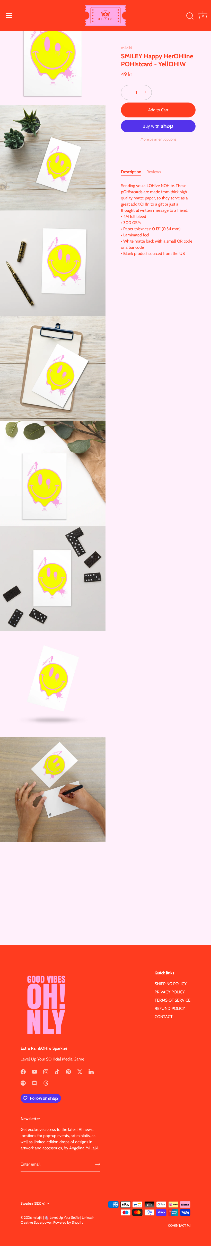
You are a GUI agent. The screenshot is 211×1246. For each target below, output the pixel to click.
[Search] (190, 16)
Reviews (153, 171)
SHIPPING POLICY (171, 983)
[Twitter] (79, 1071)
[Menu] (9, 15)
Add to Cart (158, 109)
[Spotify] (23, 1082)
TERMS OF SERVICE (172, 1000)
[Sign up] (97, 1164)
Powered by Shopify (68, 1222)
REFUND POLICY (170, 1008)
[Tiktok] (57, 1071)
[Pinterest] (68, 1071)
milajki (126, 47)
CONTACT (164, 1016)
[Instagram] (45, 1071)
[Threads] (45, 1082)
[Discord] (34, 1082)
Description (131, 171)
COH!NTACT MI (179, 1225)
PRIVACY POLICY (170, 992)
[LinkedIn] (91, 1071)
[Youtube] (34, 1071)
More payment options (158, 139)
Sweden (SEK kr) (33, 1203)
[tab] (133, 172)
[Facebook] (23, 1071)
